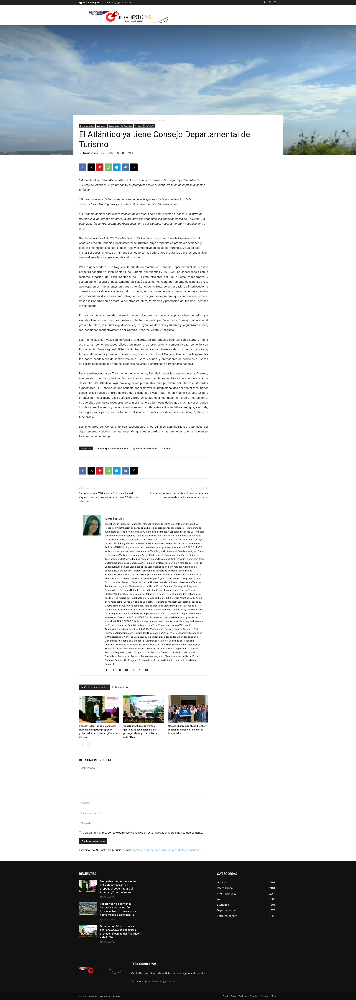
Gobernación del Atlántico (120, 126)
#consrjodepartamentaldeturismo (111, 448)
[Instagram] (270, 3)
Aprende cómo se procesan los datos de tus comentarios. (167, 850)
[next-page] (87, 744)
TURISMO (150, 126)
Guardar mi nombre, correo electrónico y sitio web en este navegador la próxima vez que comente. (143, 832)
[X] (275, 3)
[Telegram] (117, 167)
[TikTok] (134, 670)
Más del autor (120, 687)
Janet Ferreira (90, 152)
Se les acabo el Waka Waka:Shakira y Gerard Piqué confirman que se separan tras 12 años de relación (109, 497)
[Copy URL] (134, 167)
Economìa (101, 126)
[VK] (125, 167)
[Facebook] (265, 3)
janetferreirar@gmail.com (161, 981)
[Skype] (128, 670)
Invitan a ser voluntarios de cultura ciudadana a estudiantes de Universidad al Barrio (179, 495)
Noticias (138, 126)
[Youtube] (148, 670)
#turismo (166, 448)
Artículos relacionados (94, 687)
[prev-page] (81, 744)
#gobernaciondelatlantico (145, 448)
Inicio (81, 120)
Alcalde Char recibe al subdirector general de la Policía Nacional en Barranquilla (187, 730)
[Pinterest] (99, 167)
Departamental (96, 120)
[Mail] (121, 670)
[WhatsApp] (108, 167)
